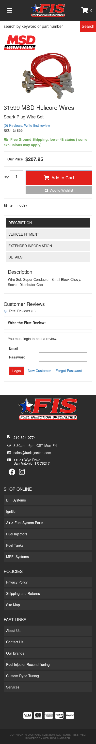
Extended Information (30, 245)
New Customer (39, 370)
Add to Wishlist (61, 190)
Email (13, 348)
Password (17, 357)
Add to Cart (62, 177)
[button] (48, 26)
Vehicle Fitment (23, 234)
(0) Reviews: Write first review (27, 125)
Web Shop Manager (56, 738)
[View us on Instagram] (22, 473)
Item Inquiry (18, 205)
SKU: (8, 130)
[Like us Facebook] (12, 473)
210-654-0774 (25, 437)
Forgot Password (69, 370)
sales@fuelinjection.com (32, 452)
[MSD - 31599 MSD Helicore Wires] (20, 42)
